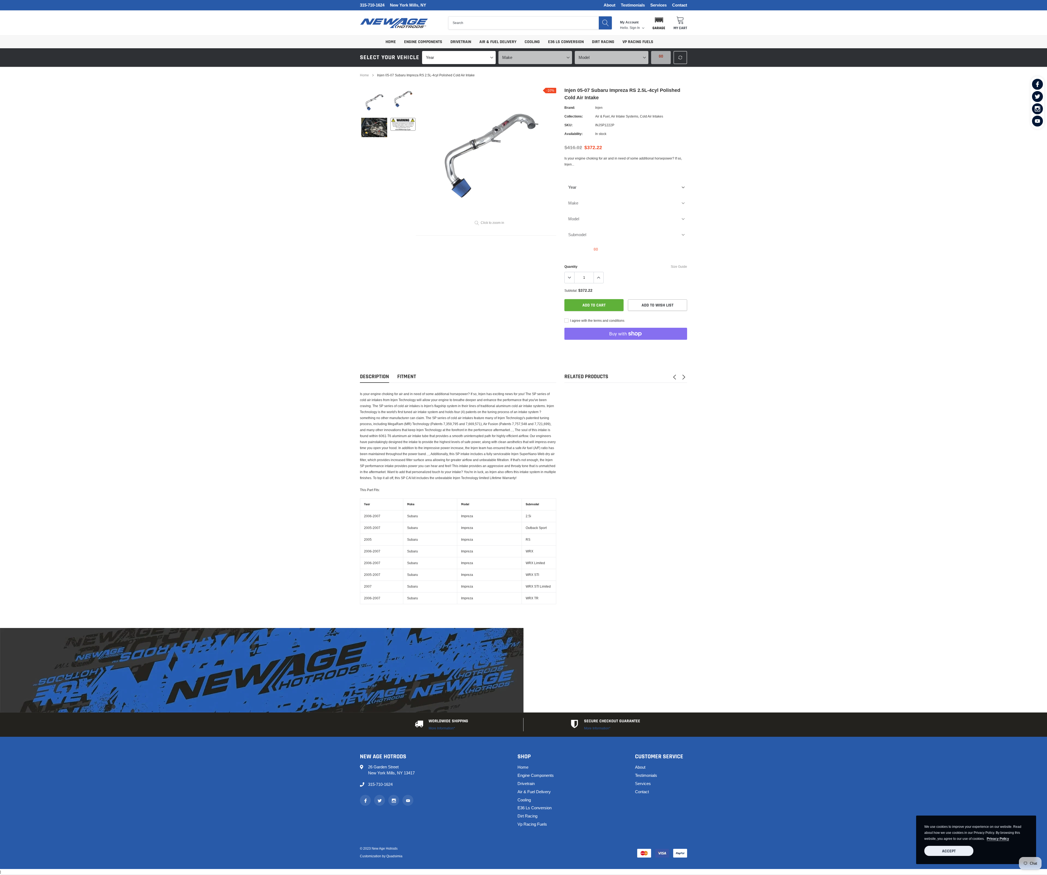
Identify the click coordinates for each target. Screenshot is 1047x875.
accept (949, 851)
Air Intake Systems (624, 116)
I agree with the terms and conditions (596, 320)
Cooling (532, 42)
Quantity (570, 266)
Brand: (569, 108)
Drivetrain (460, 42)
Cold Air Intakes (651, 116)
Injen (599, 108)
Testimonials (633, 5)
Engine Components (423, 42)
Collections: (573, 116)
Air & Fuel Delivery (497, 42)
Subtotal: (570, 290)
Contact (679, 5)
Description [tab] (374, 376)
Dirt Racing (603, 42)
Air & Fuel (602, 116)
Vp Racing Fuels (637, 42)
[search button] (605, 22)
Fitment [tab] (406, 376)
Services (658, 5)
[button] (658, 23)
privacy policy (998, 839)
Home (391, 42)
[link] (1037, 84)
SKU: (568, 125)
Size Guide (679, 266)
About (609, 5)
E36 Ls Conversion (566, 42)
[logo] (394, 23)
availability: (573, 134)
